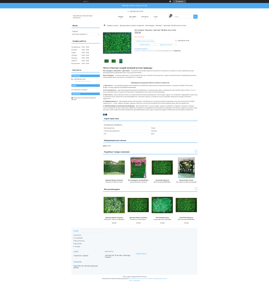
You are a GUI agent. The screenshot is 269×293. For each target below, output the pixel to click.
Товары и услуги (112, 25)
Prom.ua (144, 277)
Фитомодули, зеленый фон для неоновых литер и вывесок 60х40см (138, 181)
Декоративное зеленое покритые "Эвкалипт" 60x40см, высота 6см (138, 219)
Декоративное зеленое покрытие (132, 25)
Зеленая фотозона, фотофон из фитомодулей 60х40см (186, 181)
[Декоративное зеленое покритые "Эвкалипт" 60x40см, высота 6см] (138, 204)
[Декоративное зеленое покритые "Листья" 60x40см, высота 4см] (114, 204)
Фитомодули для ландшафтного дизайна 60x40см (162, 219)
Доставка (132, 17)
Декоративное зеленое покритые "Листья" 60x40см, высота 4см (114, 219)
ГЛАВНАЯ (75, 31)
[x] (106, 115)
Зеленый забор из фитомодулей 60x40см (162, 181)
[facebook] (104, 115)
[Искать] (195, 17)
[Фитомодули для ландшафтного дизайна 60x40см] (162, 204)
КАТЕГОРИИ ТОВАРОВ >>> (80, 34)
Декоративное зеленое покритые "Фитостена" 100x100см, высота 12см (114, 181)
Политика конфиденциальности (157, 278)
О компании (79, 238)
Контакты (144, 17)
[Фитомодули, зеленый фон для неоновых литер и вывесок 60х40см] (138, 167)
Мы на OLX (78, 244)
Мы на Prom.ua (79, 241)
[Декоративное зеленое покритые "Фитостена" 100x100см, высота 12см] (114, 167)
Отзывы (77, 246)
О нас (156, 17)
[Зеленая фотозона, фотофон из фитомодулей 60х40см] (186, 167)
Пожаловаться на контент (137, 278)
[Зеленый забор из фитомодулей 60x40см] (162, 167)
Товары (120, 17)
